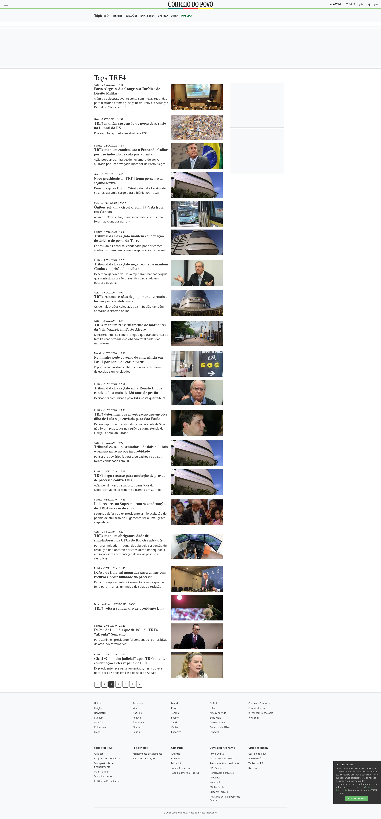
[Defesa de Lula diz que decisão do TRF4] (197, 636)
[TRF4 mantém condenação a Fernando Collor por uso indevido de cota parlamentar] (197, 156)
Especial (214, 732)
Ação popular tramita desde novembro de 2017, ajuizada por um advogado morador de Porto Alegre (129, 162)
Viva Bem (253, 717)
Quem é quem (102, 771)
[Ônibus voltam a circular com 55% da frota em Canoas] (197, 214)
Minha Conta (217, 787)
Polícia (136, 732)
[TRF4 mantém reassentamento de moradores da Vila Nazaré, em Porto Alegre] (197, 333)
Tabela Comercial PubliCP (185, 772)
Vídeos (136, 708)
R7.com (252, 768)
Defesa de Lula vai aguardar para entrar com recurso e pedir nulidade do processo (130, 574)
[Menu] (6, 4)
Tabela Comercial (180, 768)
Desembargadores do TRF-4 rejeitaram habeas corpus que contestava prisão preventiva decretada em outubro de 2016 (130, 278)
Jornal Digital (217, 753)
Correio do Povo (257, 753)
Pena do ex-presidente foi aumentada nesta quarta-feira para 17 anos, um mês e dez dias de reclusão (129, 584)
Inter (212, 708)
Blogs (97, 732)
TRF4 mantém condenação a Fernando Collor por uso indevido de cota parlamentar (131, 152)
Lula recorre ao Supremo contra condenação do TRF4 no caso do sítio (130, 506)
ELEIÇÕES (131, 15)
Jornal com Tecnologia (260, 713)
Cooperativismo (257, 708)
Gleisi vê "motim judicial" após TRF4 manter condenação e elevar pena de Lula (130, 661)
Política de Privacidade (106, 781)
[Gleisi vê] (197, 665)
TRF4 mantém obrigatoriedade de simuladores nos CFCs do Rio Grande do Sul (129, 538)
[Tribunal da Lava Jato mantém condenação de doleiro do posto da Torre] (197, 242)
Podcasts (138, 703)
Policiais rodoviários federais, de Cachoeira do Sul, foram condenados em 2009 (128, 459)
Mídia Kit (176, 763)
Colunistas (100, 727)
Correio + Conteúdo (259, 703)
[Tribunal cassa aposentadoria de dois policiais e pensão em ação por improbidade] (197, 453)
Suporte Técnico (219, 792)
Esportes (176, 732)
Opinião (98, 722)
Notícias (137, 713)
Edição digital (356, 4)
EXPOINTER (147, 15)
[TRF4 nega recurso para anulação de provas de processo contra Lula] (197, 482)
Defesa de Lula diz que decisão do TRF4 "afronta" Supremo (126, 632)
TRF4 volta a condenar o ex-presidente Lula (129, 608)
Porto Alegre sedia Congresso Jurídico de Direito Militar (127, 91)
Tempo (175, 713)
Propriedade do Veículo (107, 758)
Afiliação (99, 753)
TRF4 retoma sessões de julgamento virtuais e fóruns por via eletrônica (130, 299)
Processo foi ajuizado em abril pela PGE (120, 133)
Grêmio (214, 703)
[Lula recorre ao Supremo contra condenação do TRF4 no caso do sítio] (197, 512)
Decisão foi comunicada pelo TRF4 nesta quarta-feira (129, 398)
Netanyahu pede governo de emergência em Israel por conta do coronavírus (128, 359)
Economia (138, 722)
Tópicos (100, 15)
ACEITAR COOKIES (356, 798)
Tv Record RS (255, 763)
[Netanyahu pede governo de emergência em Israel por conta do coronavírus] (197, 364)
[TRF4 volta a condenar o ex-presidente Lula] (197, 608)
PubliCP (98, 717)
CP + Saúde (216, 768)
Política (137, 717)
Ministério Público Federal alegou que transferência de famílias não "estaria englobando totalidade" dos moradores (131, 339)
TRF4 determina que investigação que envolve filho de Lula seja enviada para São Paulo (130, 416)
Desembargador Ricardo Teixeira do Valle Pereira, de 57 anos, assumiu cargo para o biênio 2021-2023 (130, 190)
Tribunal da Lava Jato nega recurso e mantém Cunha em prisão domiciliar (131, 266)
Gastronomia (217, 722)
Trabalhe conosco (104, 776)
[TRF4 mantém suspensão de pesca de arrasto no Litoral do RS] (197, 127)
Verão (174, 727)
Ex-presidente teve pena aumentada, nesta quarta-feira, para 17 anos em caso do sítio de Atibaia (128, 670)
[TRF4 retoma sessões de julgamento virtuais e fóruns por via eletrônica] (197, 303)
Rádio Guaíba (255, 758)
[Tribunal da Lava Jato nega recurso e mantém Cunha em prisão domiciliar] (197, 273)
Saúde (174, 722)
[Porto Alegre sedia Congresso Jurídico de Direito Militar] (197, 97)
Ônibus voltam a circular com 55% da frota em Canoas (129, 209)
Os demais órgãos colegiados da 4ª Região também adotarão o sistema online (129, 308)
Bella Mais (215, 717)
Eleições (98, 708)
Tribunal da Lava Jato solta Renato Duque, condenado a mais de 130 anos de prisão (128, 390)
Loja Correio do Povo (221, 758)
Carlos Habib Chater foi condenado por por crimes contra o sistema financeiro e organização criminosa (129, 248)
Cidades (137, 727)
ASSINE (117, 15)
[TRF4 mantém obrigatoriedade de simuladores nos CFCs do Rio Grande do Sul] (197, 546)
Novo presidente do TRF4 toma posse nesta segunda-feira (128, 181)
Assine (337, 4)
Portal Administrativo (222, 772)
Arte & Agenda (218, 713)
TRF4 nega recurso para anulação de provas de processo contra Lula (129, 478)
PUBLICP (186, 15)
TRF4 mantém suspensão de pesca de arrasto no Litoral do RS (130, 125)
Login (374, 4)
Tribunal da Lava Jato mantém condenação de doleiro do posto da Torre (129, 238)
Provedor (215, 777)
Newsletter (100, 713)
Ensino (175, 717)
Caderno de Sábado (221, 727)
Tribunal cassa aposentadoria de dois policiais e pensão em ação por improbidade (131, 449)
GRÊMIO (162, 15)
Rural (174, 708)
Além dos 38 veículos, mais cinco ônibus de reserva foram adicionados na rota (128, 219)
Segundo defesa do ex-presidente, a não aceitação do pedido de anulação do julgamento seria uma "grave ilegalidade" (130, 518)
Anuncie (175, 753)
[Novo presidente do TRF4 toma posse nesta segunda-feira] (197, 185)
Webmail (215, 782)
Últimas (98, 703)
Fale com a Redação (144, 758)
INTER (174, 15)
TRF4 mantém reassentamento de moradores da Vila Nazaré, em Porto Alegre (130, 327)
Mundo (175, 703)
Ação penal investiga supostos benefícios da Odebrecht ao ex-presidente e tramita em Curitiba (128, 487)
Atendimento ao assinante (147, 753)
